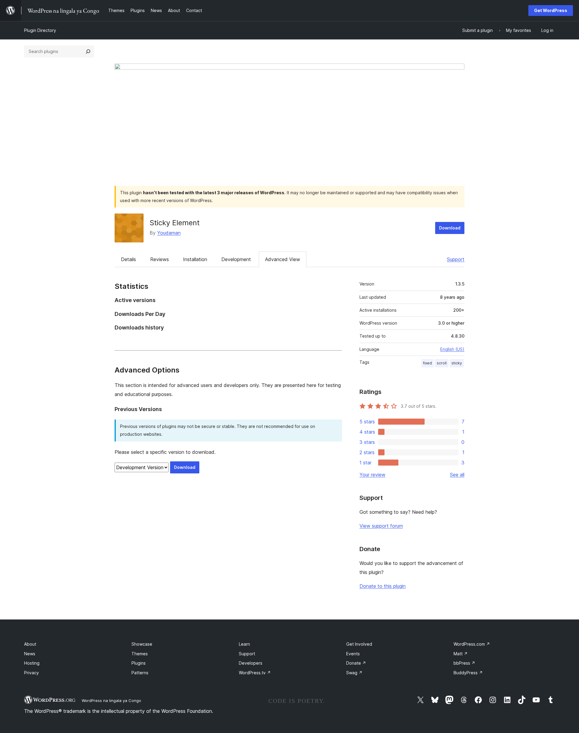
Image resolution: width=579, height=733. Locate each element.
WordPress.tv (255, 672)
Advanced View (282, 259)
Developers (250, 663)
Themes (139, 653)
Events (353, 653)
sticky (456, 363)
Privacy (31, 672)
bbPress (464, 663)
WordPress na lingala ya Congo (111, 700)
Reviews (159, 259)
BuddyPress (468, 672)
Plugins (138, 663)
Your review (372, 475)
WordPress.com (472, 644)
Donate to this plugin (382, 586)
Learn (244, 644)
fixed (427, 363)
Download (449, 227)
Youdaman (169, 233)
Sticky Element (175, 222)
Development (236, 259)
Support (455, 259)
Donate (356, 663)
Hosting (32, 663)
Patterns (139, 672)
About (30, 644)
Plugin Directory (40, 30)
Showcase (141, 644)
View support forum (381, 526)
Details (128, 259)
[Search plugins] (88, 51)
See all (457, 475)
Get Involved (359, 644)
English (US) (452, 349)
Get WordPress (550, 10)
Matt (461, 653)
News (29, 653)
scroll (442, 363)
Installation (195, 259)
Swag (354, 672)
